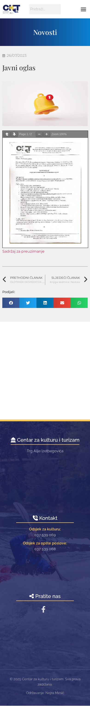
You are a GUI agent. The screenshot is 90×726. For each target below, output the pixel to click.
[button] (83, 9)
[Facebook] (43, 609)
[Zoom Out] (39, 134)
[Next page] (14, 134)
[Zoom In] (46, 134)
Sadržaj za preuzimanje (23, 251)
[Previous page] (6, 134)
